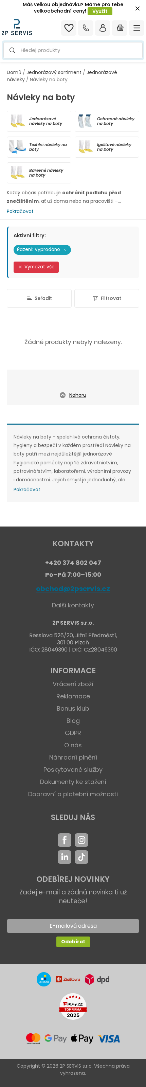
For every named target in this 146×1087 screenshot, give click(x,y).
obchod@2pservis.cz (73, 588)
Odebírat (73, 941)
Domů (14, 72)
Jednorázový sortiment (53, 72)
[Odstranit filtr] (65, 249)
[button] (73, 50)
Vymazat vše (39, 267)
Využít (100, 11)
